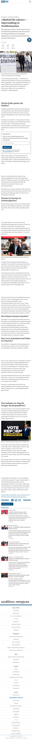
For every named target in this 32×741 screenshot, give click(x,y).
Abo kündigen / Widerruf (16, 697)
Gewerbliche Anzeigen (16, 706)
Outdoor (16, 682)
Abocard (16, 703)
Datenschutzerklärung (7, 151)
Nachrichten (16, 633)
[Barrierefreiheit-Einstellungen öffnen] (29, 40)
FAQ (16, 719)
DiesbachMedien (16, 722)
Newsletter (16, 621)
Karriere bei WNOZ (16, 733)
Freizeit (16, 666)
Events (16, 669)
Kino (16, 680)
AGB (17, 738)
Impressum (7, 738)
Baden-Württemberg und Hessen (16, 647)
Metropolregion (16, 644)
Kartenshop (16, 671)
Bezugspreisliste (16, 731)
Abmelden (16, 630)
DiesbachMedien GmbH (16, 736)
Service (16, 692)
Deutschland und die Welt (16, 650)
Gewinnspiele (16, 685)
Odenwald (16, 639)
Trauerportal (16, 711)
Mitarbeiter (16, 728)
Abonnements (16, 695)
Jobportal (16, 714)
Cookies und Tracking (22, 738)
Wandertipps (16, 674)
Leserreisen (16, 688)
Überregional (16, 662)
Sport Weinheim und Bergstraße (16, 657)
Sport (16, 654)
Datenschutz (12, 738)
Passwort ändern (16, 627)
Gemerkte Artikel (16, 624)
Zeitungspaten (16, 725)
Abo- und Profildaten (16, 616)
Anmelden (16, 610)
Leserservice (16, 700)
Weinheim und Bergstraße (16, 636)
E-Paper (16, 619)
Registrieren (16, 613)
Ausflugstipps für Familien (16, 677)
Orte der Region (16, 642)
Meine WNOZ (16, 608)
